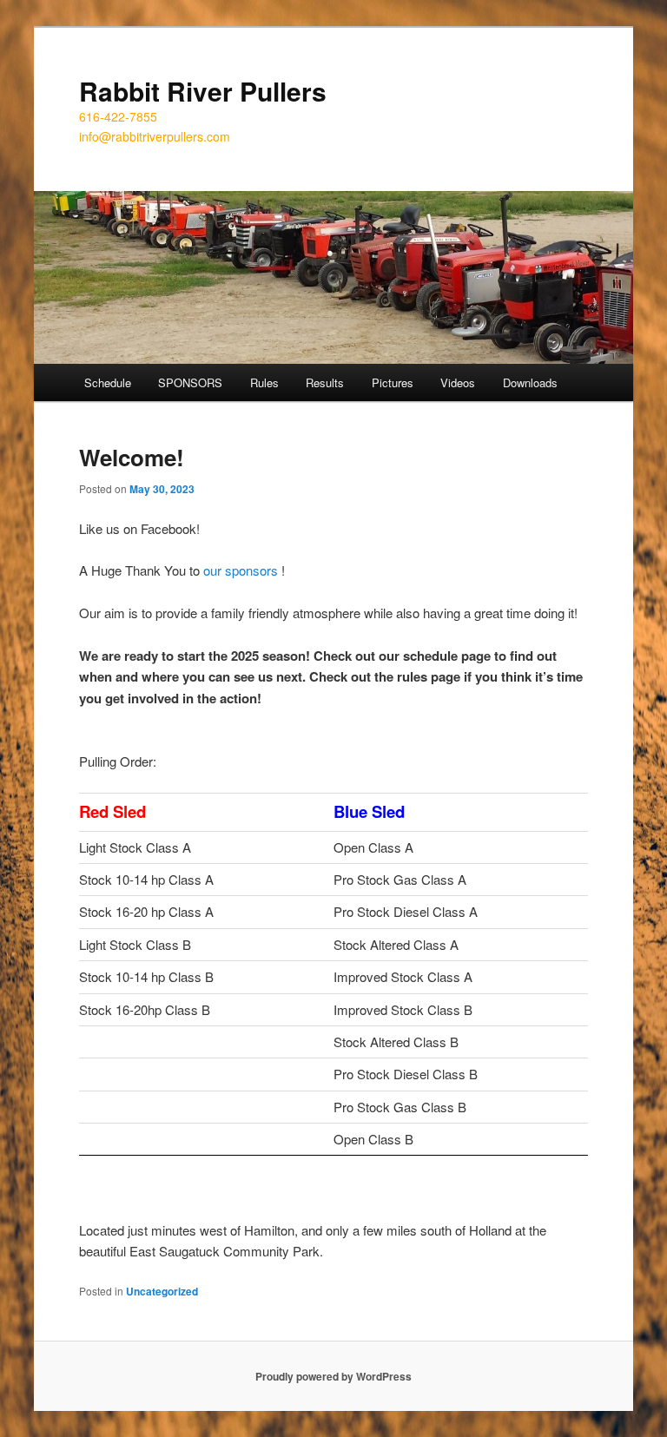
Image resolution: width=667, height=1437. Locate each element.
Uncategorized (162, 1291)
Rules (264, 382)
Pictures (392, 382)
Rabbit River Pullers (203, 90)
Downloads (530, 382)
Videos (457, 382)
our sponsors (240, 570)
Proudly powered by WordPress (333, 1376)
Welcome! (131, 457)
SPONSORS (190, 382)
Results (325, 382)
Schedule (107, 382)
